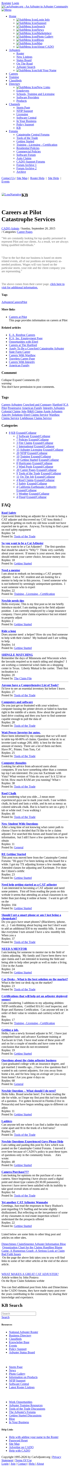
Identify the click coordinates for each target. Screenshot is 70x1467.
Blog (12, 1418)
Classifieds (15, 1338)
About (40, 1463)
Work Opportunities (20, 1402)
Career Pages (24, 231)
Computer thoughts (13, 762)
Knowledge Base (19, 1342)
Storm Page (16, 1367)
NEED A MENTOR (14, 948)
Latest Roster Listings (22, 1387)
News (12, 1370)
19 (17, 459)
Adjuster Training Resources (26, 1405)
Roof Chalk (8, 793)
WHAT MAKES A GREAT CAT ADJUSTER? (30, 1274)
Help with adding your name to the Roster (33, 1437)
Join (13, 1463)
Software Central (19, 1384)
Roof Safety (8, 512)
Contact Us (8, 178)
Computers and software (17, 702)
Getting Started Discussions (25, 1415)
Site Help (53, 178)
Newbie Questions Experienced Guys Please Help (32, 1141)
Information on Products (23, 1377)
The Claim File (23, 678)
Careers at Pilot (18, 316)
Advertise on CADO (21, 1447)
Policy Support (18, 1349)
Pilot (24, 302)
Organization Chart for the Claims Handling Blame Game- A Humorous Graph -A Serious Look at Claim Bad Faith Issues (33, 1251)
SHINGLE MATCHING (17, 654)
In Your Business (19, 1422)
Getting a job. (10, 1030)
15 (17, 449)
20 (17, 453)
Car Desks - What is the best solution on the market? (34, 979)
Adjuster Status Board (22, 1352)
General (18, 847)
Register (6, 3)
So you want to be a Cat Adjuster (22, 543)
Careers (17, 302)
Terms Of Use (23, 1460)
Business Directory (20, 1335)
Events (5, 181)
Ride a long (8, 631)
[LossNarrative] (11, 194)
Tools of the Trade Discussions (27, 1408)
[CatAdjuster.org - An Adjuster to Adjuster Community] (34, 6)
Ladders (6, 1121)
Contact (22, 1463)
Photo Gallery (17, 1373)
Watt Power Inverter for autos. (21, 732)
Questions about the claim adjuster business (28, 1060)
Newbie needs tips (12, 600)
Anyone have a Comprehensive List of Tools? (30, 685)
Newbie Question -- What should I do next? (28, 1090)
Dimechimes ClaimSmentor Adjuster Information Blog (33, 1244)
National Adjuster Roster (23, 1332)
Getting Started (23, 563)
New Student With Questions (19, 823)
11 (17, 476)
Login (15, 3)
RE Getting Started (13, 854)
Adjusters (7, 302)
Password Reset (18, 1440)
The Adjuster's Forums (22, 1412)
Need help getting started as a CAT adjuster (29, 884)
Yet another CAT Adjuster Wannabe (24, 1202)
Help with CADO (19, 1450)
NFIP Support (17, 1380)
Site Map (22, 178)
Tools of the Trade (24, 536)
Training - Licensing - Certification (34, 593)
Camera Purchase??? (15, 1171)
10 (17, 456)
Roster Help (37, 178)
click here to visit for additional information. (33, 285)
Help (32, 1463)
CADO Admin (10, 228)
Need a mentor (10, 570)
